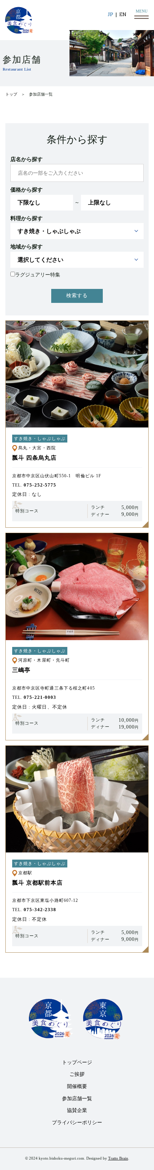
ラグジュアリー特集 (37, 274)
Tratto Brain (118, 1158)
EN (122, 14)
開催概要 (77, 1086)
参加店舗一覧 (77, 1098)
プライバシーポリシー (77, 1122)
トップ (11, 94)
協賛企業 (77, 1110)
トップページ (77, 1062)
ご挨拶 (77, 1074)
